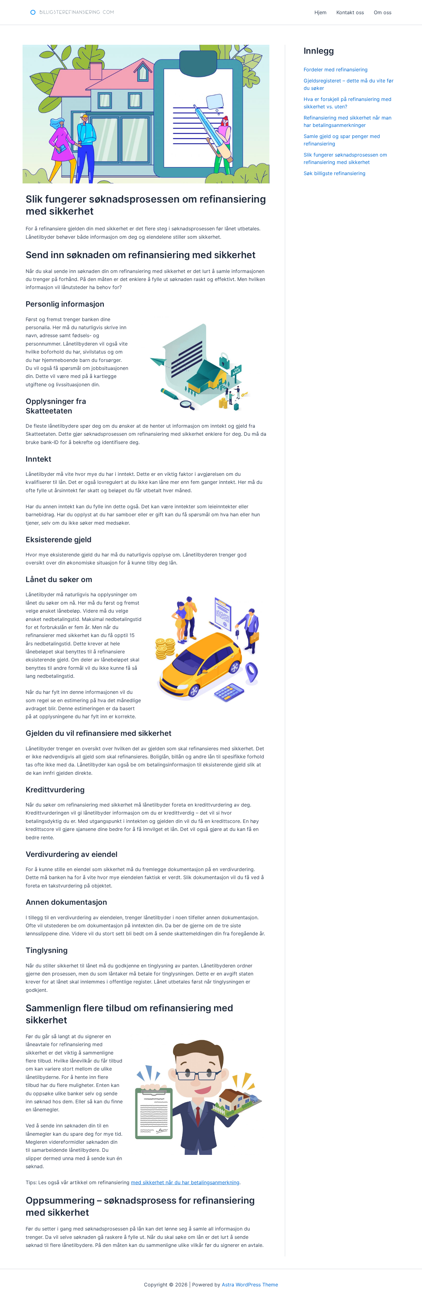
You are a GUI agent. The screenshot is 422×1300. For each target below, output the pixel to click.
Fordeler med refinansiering (336, 69)
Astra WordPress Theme (250, 1284)
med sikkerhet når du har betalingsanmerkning (185, 1182)
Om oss (382, 12)
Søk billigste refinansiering (334, 173)
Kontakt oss (350, 12)
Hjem (320, 12)
